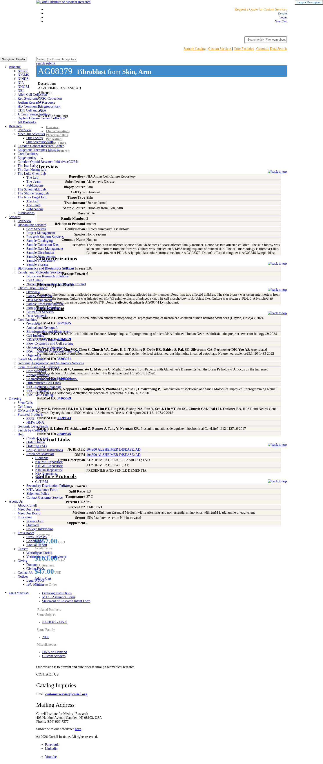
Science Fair (35, 521)
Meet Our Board (29, 513)
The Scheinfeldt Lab (32, 189)
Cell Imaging (35, 335)
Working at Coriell (39, 553)
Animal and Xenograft (42, 327)
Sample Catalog (195, 48)
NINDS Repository (48, 470)
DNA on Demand (54, 652)
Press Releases (36, 537)
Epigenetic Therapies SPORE (38, 150)
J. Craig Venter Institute (34, 114)
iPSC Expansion (37, 391)
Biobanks (41, 458)
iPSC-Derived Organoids (43, 387)
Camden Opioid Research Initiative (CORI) (48, 162)
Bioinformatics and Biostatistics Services (46, 268)
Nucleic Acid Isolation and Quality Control (56, 284)
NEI (21, 90)
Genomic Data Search (271, 48)
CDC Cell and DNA (32, 110)
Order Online (35, 442)
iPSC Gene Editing (39, 395)
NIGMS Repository (49, 462)
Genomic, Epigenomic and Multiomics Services (51, 363)
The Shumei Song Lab (33, 193)
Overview (24, 130)
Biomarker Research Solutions (47, 276)
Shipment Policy (37, 493)
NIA (21, 82)
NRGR (23, 71)
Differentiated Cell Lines (43, 383)
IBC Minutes (35, 584)
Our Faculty (34, 138)
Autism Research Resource (36, 102)
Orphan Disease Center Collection (41, 118)
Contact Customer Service (44, 497)
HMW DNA (35, 422)
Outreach (32, 525)
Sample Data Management (44, 248)
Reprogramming (37, 375)
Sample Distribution (40, 252)
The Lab (32, 177)
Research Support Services (45, 237)
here (78, 729)
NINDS (23, 79)
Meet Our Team (29, 509)
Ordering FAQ (36, 446)
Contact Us (25, 572)
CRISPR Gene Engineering (45, 339)
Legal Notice (35, 580)
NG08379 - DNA (54, 622)
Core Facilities (244, 48)
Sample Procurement (40, 260)
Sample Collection (39, 296)
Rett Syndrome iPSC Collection (40, 98)
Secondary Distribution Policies (48, 485)
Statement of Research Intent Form (66, 601)
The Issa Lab (27, 165)
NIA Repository (46, 474)
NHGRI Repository (49, 466)
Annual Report (36, 545)
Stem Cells (25, 402)
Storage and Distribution (43, 308)
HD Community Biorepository (39, 106)
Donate (31, 564)
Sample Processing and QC (45, 304)
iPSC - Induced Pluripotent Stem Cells (53, 351)
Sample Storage (37, 264)
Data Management (39, 300)
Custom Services (219, 48)
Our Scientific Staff (39, 142)
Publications (34, 185)
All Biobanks (27, 122)
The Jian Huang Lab (32, 169)
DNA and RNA (29, 410)
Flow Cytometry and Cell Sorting (49, 343)
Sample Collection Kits (42, 244)
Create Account (37, 438)
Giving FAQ (35, 568)
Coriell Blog (35, 541)
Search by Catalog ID (33, 430)
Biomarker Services (40, 312)
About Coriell (27, 505)
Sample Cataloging (39, 241)
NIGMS (23, 75)
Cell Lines (25, 406)
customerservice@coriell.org (66, 694)
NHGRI (23, 86)
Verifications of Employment (46, 557)
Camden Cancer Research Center (41, 146)
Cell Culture (34, 280)
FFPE (30, 418)
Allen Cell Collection (32, 94)
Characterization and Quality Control (52, 379)
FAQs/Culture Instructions (44, 450)
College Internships (39, 529)
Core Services (36, 229)
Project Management (40, 233)
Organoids (33, 355)
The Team (33, 181)
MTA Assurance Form (41, 489)
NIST (39, 478)
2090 (45, 637)
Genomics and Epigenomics (45, 347)
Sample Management (41, 256)
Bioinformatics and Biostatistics (48, 331)
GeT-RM (41, 482)
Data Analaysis (36, 316)
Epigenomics (27, 158)
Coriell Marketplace (31, 359)
